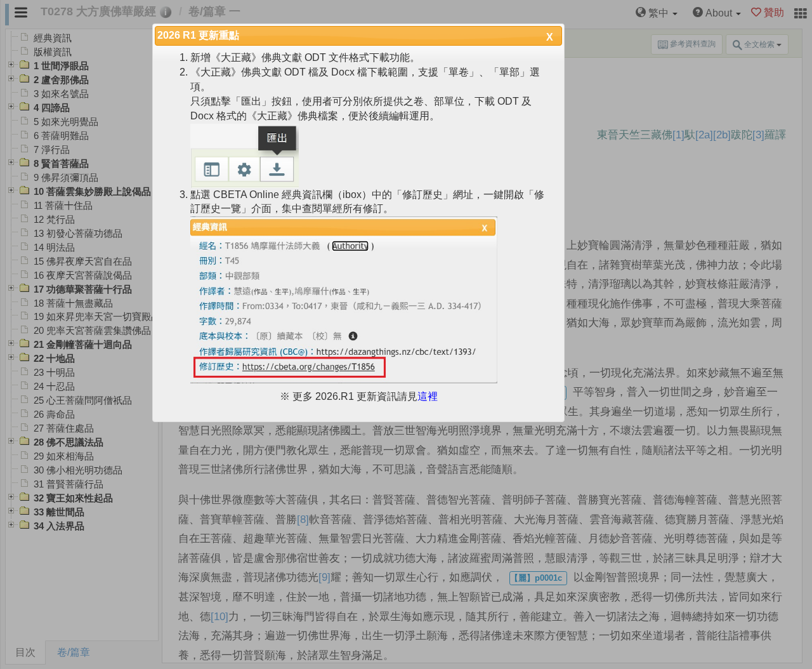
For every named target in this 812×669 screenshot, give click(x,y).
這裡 (427, 396)
